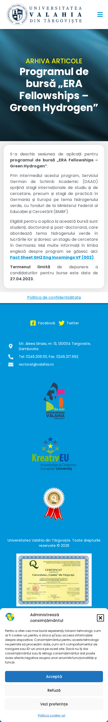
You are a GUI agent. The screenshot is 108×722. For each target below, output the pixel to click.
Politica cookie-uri (51, 715)
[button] (100, 617)
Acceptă (54, 676)
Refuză (54, 690)
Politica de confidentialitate (54, 297)
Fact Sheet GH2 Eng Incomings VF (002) (52, 257)
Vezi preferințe (54, 704)
